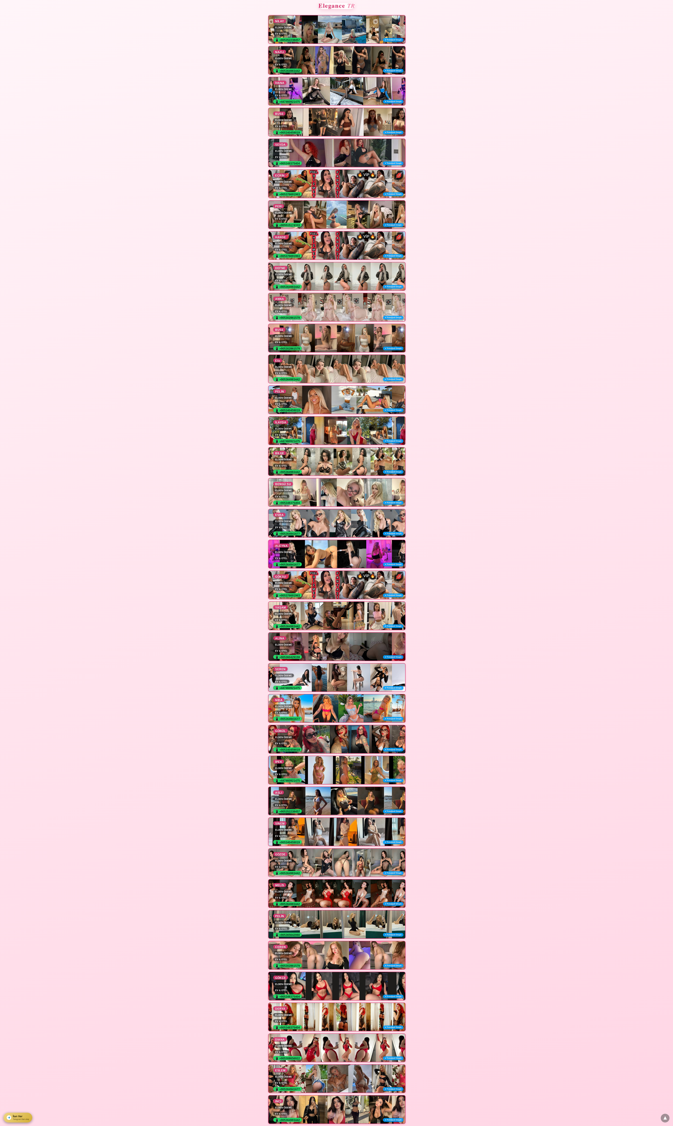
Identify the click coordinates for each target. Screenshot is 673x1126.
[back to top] (665, 1118)
